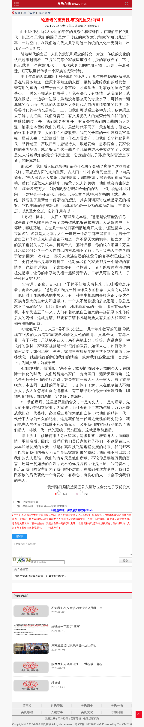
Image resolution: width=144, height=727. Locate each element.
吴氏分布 (117, 705)
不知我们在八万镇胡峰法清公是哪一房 (76, 608)
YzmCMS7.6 (124, 724)
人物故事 (57, 712)
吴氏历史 (87, 705)
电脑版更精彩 (91, 718)
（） (61, 493)
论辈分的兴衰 (30, 502)
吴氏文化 (87, 712)
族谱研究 (45, 13)
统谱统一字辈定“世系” (65, 626)
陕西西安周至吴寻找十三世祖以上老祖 (76, 664)
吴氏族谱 (29, 13)
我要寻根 (75, 718)
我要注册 (50, 718)
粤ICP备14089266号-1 (88, 724)
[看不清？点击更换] (21, 559)
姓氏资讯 (57, 705)
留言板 (27, 705)
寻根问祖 (117, 712)
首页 (17, 13)
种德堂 (55, 682)
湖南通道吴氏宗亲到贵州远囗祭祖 (73, 645)
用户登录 (63, 718)
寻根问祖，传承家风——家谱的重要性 (44, 506)
